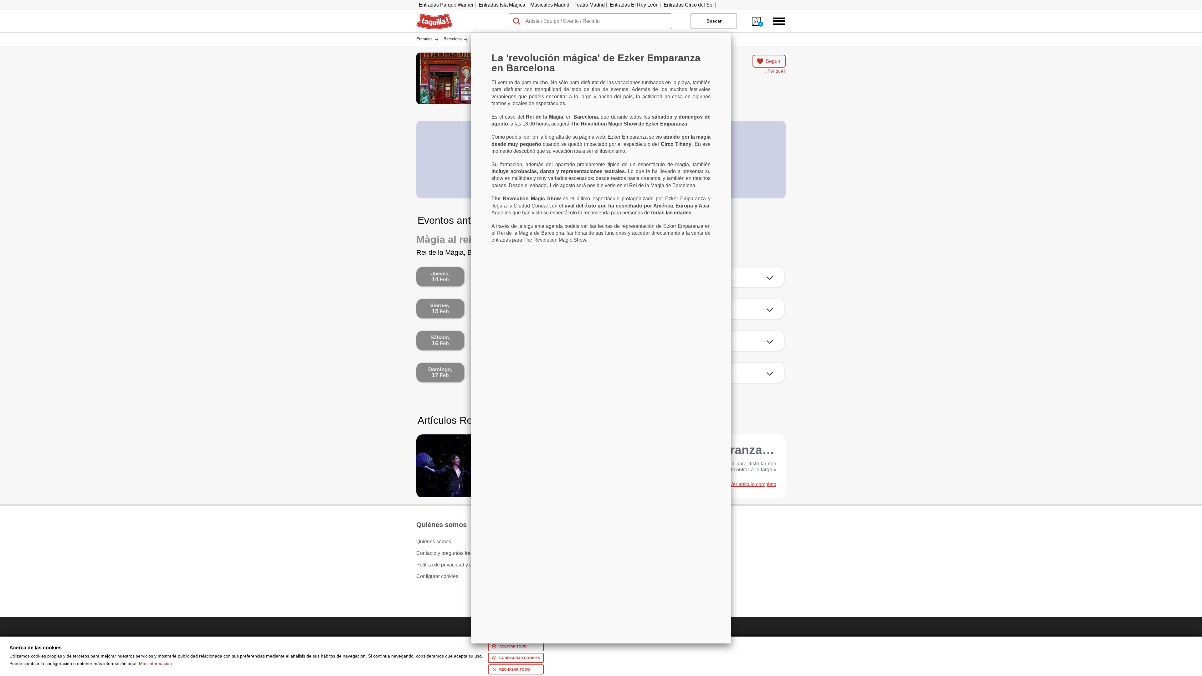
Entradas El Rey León (634, 5)
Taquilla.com (430, 15)
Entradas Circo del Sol (689, 5)
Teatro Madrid (589, 5)
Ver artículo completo (753, 484)
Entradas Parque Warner (446, 5)
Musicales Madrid (549, 5)
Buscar (714, 20)
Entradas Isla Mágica (502, 5)
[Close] (731, 32)
